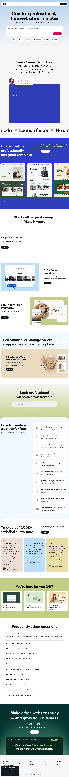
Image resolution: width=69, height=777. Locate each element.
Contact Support (58, 761)
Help (43, 765)
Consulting (28, 39)
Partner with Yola (45, 764)
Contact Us (44, 762)
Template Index (58, 764)
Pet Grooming (54, 39)
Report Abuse (58, 762)
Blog (31, 765)
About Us (44, 761)
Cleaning (13, 39)
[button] (63, 342)
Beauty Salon (46, 39)
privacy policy (9, 769)
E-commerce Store (37, 39)
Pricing (31, 762)
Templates (32, 764)
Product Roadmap (58, 765)
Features (31, 761)
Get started (63, 4)
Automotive (20, 39)
